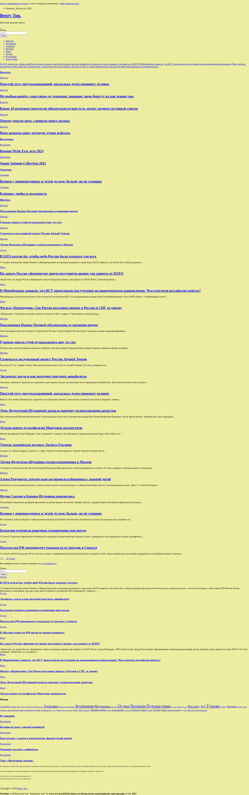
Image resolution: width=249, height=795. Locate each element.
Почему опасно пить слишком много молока (35, 121)
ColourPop (5, 706)
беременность (30, 710)
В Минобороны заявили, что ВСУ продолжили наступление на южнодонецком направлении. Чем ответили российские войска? (100, 290)
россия (149, 710)
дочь (80, 710)
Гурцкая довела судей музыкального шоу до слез (31, 222)
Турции (223, 707)
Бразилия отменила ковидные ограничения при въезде (43, 530)
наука (109, 710)
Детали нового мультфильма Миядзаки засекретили (41, 428)
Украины (232, 706)
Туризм (212, 706)
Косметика (11, 43)
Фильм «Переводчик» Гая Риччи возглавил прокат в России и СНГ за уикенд (58, 66)
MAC (23, 707)
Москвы (114, 707)
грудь (54, 710)
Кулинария (11, 56)
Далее (12, 558)
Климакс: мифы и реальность (23, 193)
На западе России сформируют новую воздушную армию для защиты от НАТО (100, 64)
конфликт (86, 710)
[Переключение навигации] (1, 28)
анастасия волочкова (15, 710)
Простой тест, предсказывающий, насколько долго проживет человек (54, 84)
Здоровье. (6, 169)
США (202, 706)
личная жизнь (98, 710)
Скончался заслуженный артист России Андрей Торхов (35, 233)
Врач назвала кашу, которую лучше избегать (35, 133)
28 (7, 558)
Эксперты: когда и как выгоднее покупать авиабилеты (43, 376)
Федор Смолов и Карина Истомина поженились (37, 496)
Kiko (18, 707)
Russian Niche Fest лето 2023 (22, 151)
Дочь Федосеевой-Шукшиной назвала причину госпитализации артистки (58, 410)
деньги (58, 710)
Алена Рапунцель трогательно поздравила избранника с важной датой (55, 479)
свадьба (156, 710)
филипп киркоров (200, 710)
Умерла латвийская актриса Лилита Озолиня (36, 445)
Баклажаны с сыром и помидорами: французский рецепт (36, 738)
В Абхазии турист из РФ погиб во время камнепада (32, 632)
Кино (8, 51)
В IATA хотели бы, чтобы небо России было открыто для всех (30, 64)
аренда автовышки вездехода (14, 3)
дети (75, 710)
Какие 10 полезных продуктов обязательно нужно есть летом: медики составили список (69, 108)
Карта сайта (11, 59)
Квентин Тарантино (67, 707)
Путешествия (158, 706)
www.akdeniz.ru (48, 563)
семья (163, 710)
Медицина (102, 706)
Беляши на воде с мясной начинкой (22, 727)
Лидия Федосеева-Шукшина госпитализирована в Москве (36, 244)
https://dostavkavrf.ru (69, 3)
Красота (10, 41)
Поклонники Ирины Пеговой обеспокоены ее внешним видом (127, 66)
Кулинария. (7, 715)
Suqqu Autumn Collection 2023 (23, 163)
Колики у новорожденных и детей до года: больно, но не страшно (51, 181)
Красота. (5, 72)
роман (144, 710)
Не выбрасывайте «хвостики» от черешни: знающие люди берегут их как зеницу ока (67, 96)
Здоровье (10, 46)
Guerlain (13, 707)
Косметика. (7, 139)
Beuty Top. (10, 15)
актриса (240, 707)
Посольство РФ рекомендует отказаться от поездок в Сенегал (48, 547)
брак (38, 710)
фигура (191, 710)
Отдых (9, 54)
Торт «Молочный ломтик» (17, 760)
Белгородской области (34, 707)
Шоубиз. (5, 199)
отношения (118, 710)
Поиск (3, 30)
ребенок (135, 710)
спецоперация (173, 710)
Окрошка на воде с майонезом (19, 749)
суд (182, 710)
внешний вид (46, 710)
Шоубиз (10, 49)
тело (185, 710)
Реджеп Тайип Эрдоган (179, 707)
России (193, 706)
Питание (138, 706)
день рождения (67, 710)
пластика (128, 710)
